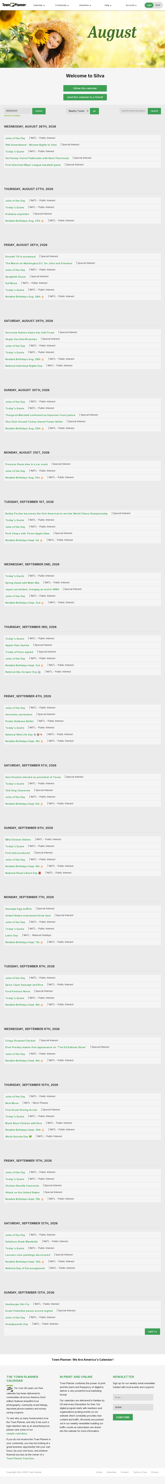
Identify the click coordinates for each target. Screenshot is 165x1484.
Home (99, 1472)
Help (107, 5)
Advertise (84, 5)
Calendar (38, 5)
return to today (12, 115)
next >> (152, 1331)
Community (61, 5)
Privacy (155, 1472)
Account (130, 5)
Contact (125, 1472)
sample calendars (16, 1433)
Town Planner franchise (20, 1458)
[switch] (153, 5)
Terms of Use (140, 1472)
